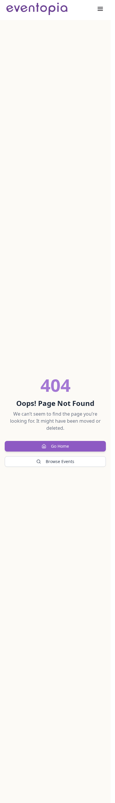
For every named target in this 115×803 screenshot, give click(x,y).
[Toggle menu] (100, 8)
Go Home (60, 446)
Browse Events (60, 461)
